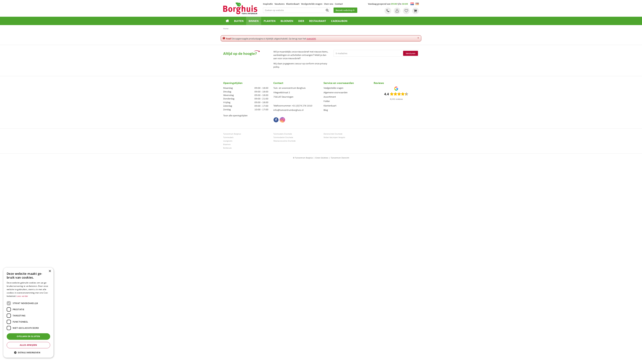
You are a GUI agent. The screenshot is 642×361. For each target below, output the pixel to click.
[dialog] (28, 313)
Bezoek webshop (344, 10)
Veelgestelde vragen (333, 88)
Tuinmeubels (228, 137)
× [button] (49, 271)
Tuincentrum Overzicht (340, 157)
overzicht (311, 38)
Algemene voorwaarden (336, 92)
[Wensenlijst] (406, 11)
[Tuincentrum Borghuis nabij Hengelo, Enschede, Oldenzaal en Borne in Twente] (240, 8)
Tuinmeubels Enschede (282, 134)
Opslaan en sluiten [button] (28, 336)
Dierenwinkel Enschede (333, 134)
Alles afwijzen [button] (28, 345)
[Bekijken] (415, 11)
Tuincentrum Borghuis (232, 134)
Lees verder (22, 296)
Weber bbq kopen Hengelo (334, 137)
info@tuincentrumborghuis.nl (288, 110)
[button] (28, 352)
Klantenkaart (330, 105)
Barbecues (227, 148)
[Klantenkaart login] (397, 11)
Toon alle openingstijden (235, 115)
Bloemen (227, 144)
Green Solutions (321, 157)
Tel (388, 11)
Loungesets (227, 141)
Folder (327, 101)
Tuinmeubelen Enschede (283, 137)
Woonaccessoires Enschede (284, 141)
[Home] (227, 21)
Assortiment (330, 96)
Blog (326, 110)
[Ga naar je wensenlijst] (406, 11)
